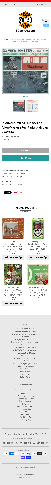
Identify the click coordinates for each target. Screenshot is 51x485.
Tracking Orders (25, 401)
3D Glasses (24, 345)
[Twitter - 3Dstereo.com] (4, 442)
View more (25, 212)
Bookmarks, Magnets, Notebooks (25, 364)
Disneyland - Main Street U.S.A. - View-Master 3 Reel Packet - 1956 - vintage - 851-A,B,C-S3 (13, 246)
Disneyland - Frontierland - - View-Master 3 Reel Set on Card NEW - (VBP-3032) (38, 246)
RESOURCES (25, 415)
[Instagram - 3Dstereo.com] (12, 442)
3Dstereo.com (29, 475)
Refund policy (25, 420)
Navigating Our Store (25, 398)
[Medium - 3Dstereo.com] (42, 442)
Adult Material (25, 369)
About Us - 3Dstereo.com (25, 406)
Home (6, 39)
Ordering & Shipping (25, 396)
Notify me (25, 158)
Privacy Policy (25, 409)
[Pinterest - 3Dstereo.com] (17, 442)
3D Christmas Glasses (25, 329)
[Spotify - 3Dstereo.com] (34, 442)
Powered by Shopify (25, 477)
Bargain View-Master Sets (25, 339)
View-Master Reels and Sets (25, 331)
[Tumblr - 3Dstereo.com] (21, 442)
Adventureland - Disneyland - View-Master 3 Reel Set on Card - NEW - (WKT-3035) (13, 292)
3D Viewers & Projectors (24, 348)
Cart (43, 4)
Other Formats (25, 372)
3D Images (25, 337)
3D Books (24, 361)
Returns (25, 404)
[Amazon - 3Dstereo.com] (46, 442)
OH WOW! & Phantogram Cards (25, 350)
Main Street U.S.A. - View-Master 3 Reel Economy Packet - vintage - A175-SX (38, 291)
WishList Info (25, 417)
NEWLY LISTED (25, 374)
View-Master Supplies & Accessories (24, 342)
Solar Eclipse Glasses (25, 366)
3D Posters (24, 355)
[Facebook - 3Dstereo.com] (8, 442)
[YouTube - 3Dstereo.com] (25, 442)
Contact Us (25, 393)
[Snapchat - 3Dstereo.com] (29, 442)
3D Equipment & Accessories (24, 358)
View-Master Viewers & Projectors (24, 334)
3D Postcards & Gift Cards (24, 353)
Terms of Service (25, 412)
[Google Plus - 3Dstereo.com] (38, 442)
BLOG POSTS (25, 377)
